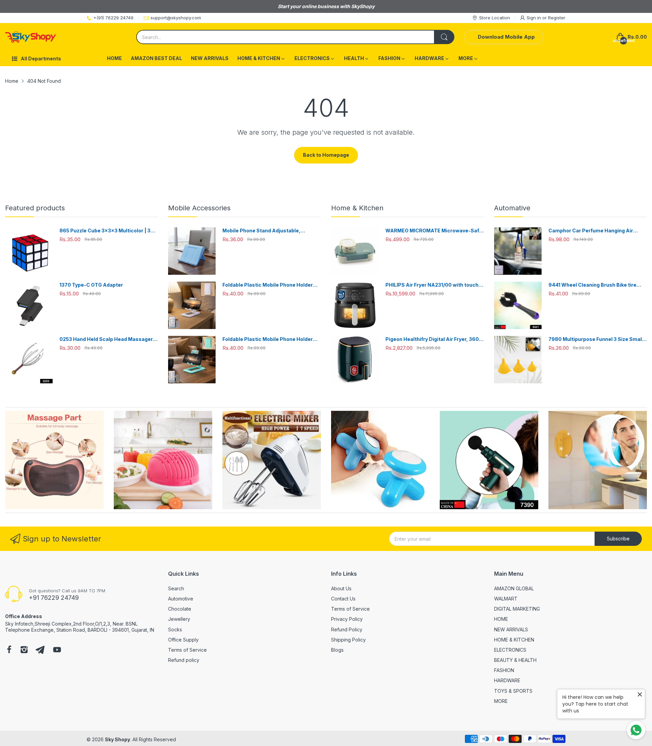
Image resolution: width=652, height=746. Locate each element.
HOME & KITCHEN (514, 640)
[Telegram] (40, 650)
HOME (501, 619)
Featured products (35, 208)
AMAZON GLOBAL (514, 588)
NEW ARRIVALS (511, 629)
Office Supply (183, 640)
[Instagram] (24, 650)
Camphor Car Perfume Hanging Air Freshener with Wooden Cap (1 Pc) (590, 231)
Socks (175, 629)
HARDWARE (507, 680)
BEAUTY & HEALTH (515, 660)
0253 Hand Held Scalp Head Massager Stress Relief (106, 339)
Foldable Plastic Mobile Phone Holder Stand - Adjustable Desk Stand (267, 285)
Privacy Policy (347, 619)
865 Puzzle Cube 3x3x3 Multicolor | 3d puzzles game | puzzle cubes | (106, 231)
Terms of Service (187, 650)
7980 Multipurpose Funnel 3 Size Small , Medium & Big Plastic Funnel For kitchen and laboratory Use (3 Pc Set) (597, 339)
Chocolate (179, 609)
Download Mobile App (506, 37)
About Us (341, 588)
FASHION (504, 670)
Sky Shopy (117, 739)
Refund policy (183, 660)
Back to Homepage (326, 155)
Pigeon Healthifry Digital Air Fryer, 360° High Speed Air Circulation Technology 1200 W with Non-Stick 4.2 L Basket (433, 339)
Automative (512, 208)
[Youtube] (57, 650)
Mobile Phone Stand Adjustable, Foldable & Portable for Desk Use (262, 231)
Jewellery (179, 619)
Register (556, 17)
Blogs (337, 650)
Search (176, 588)
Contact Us (343, 598)
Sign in (534, 17)
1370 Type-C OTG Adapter (91, 285)
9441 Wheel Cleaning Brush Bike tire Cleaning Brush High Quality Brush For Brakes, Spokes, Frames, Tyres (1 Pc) (594, 285)
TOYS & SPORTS (513, 691)
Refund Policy (346, 629)
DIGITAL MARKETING (517, 609)
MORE (501, 701)
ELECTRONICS (510, 650)
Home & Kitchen (357, 208)
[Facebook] (9, 650)
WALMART (506, 598)
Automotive (180, 598)
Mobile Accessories (199, 208)
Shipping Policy (348, 640)
